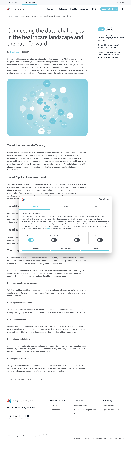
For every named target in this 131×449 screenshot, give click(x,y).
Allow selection (65, 248)
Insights (73, 9)
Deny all (36, 248)
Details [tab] (65, 206)
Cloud (40, 379)
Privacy (86, 438)
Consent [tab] (35, 206)
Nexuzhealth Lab (81, 413)
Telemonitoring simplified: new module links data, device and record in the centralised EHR (109, 54)
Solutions (63, 9)
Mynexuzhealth (80, 406)
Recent (101, 29)
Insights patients (108, 406)
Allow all (95, 248)
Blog (16, 16)
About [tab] (96, 206)
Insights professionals (110, 409)
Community (106, 400)
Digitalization (19, 379)
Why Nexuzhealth (56, 400)
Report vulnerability (117, 438)
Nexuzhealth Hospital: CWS (85, 409)
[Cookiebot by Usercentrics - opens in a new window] (100, 199)
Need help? (120, 3)
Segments (51, 9)
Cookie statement (99, 438)
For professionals (54, 409)
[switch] (54, 240)
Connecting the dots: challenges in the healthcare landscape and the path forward (46, 16)
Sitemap (77, 438)
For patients (52, 406)
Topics (109, 29)
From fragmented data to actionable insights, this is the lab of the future (111, 37)
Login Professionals (109, 9)
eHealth (31, 379)
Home (10, 16)
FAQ (111, 3)
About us (84, 9)
